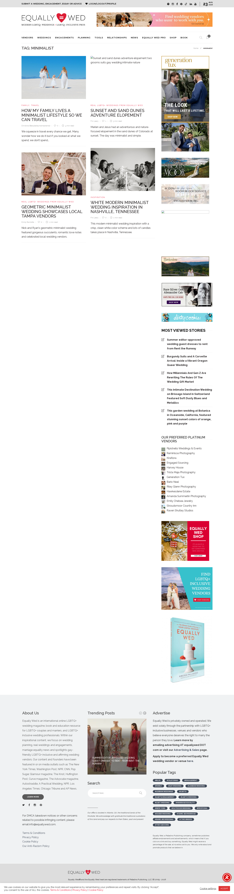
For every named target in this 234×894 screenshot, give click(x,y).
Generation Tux (175, 477)
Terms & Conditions (33, 832)
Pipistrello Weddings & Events (184, 448)
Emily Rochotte (27, 222)
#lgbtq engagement (164, 797)
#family (158, 786)
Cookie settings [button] (208, 888)
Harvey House (175, 467)
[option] (117, 747)
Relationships (117, 37)
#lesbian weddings (164, 791)
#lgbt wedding (162, 802)
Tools (99, 37)
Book (184, 37)
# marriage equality (185, 802)
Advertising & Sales (186, 749)
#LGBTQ (182, 791)
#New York (160, 808)
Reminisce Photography (181, 453)
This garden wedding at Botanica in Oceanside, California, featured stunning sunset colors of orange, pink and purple (189, 417)
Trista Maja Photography (181, 472)
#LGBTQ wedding (188, 797)
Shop (173, 37)
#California (172, 780)
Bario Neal (173, 481)
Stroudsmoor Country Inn (181, 505)
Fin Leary (94, 121)
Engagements (64, 37)
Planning (84, 37)
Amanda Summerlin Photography (186, 496)
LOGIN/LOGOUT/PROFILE (102, 3)
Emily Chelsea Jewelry (180, 500)
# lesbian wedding (196, 786)
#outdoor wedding (181, 808)
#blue (157, 780)
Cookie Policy (30, 841)
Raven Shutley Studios (180, 510)
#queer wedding (162, 814)
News (134, 37)
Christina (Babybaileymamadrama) (35, 126)
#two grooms (162, 825)
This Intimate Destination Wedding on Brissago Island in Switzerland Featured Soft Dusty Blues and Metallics (189, 396)
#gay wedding (174, 786)
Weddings (44, 37)
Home (195, 48)
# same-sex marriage (186, 814)
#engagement (190, 780)
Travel (35, 105)
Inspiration (98, 197)
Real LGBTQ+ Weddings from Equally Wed (117, 105)
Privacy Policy (30, 837)
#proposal (202, 808)
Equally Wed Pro (154, 37)
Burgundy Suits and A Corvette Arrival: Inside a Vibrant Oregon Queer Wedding (187, 361)
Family (25, 105)
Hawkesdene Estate (178, 491)
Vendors (27, 37)
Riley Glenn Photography (181, 486)
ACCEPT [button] (224, 888)
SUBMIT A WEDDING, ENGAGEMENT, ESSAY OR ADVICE (51, 3)
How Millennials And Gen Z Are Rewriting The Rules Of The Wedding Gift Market (186, 377)
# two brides (186, 819)
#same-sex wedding (164, 819)
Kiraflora (171, 457)
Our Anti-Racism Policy (36, 846)
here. (190, 761)
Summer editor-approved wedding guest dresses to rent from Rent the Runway (187, 344)
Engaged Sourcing (177, 462)
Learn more (33, 797)
